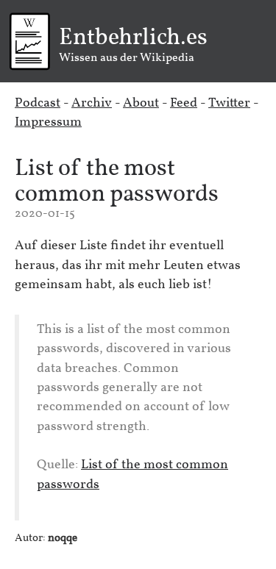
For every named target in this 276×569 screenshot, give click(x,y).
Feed (183, 103)
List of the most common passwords (117, 182)
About (141, 103)
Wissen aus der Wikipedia (133, 46)
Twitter (229, 103)
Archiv (91, 103)
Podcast (37, 103)
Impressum (48, 122)
